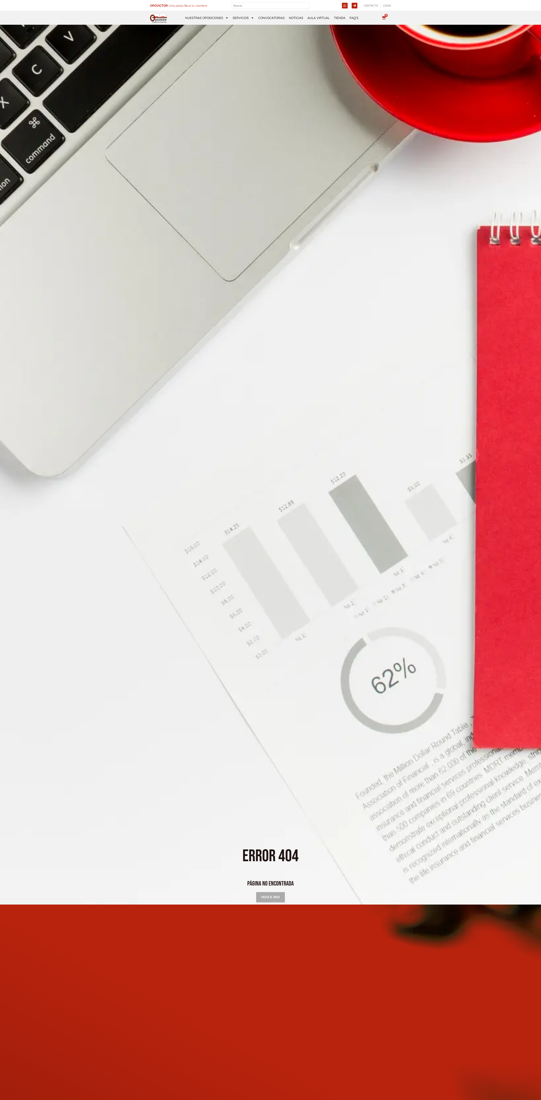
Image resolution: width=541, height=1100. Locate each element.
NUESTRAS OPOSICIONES (204, 18)
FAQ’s (354, 18)
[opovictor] (158, 18)
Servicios (241, 18)
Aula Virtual (318, 18)
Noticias (296, 18)
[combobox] (270, 5)
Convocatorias (271, 18)
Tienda (339, 18)
